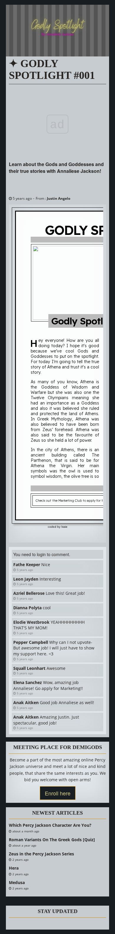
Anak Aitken (26, 702)
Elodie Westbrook (31, 622)
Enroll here (57, 793)
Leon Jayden (25, 579)
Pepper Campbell (30, 642)
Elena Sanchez (27, 682)
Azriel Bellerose (29, 593)
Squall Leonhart (29, 668)
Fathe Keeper (26, 564)
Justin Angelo (58, 198)
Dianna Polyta (27, 607)
